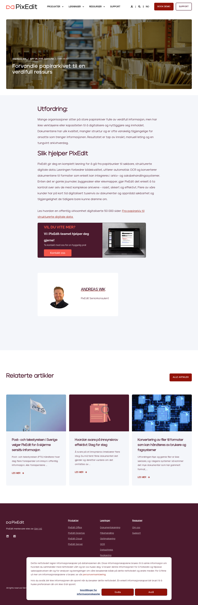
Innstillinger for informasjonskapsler (88, 592)
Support (184, 6)
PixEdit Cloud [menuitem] (75, 539)
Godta (118, 592)
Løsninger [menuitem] (75, 7)
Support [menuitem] (115, 7)
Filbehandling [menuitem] (107, 533)
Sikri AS (38, 529)
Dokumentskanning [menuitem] (110, 528)
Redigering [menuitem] (105, 555)
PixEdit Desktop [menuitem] (76, 533)
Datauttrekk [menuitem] (106, 550)
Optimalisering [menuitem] (107, 539)
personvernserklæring (94, 575)
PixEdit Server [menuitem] (75, 544)
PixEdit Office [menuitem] (75, 528)
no (147, 6)
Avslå (151, 592)
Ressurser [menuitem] (95, 7)
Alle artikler (181, 377)
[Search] (139, 6)
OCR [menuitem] (102, 544)
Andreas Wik (19, 59)
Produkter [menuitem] (53, 7)
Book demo (163, 6)
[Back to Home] (21, 6)
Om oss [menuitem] (136, 528)
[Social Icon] (8, 536)
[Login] (132, 6)
